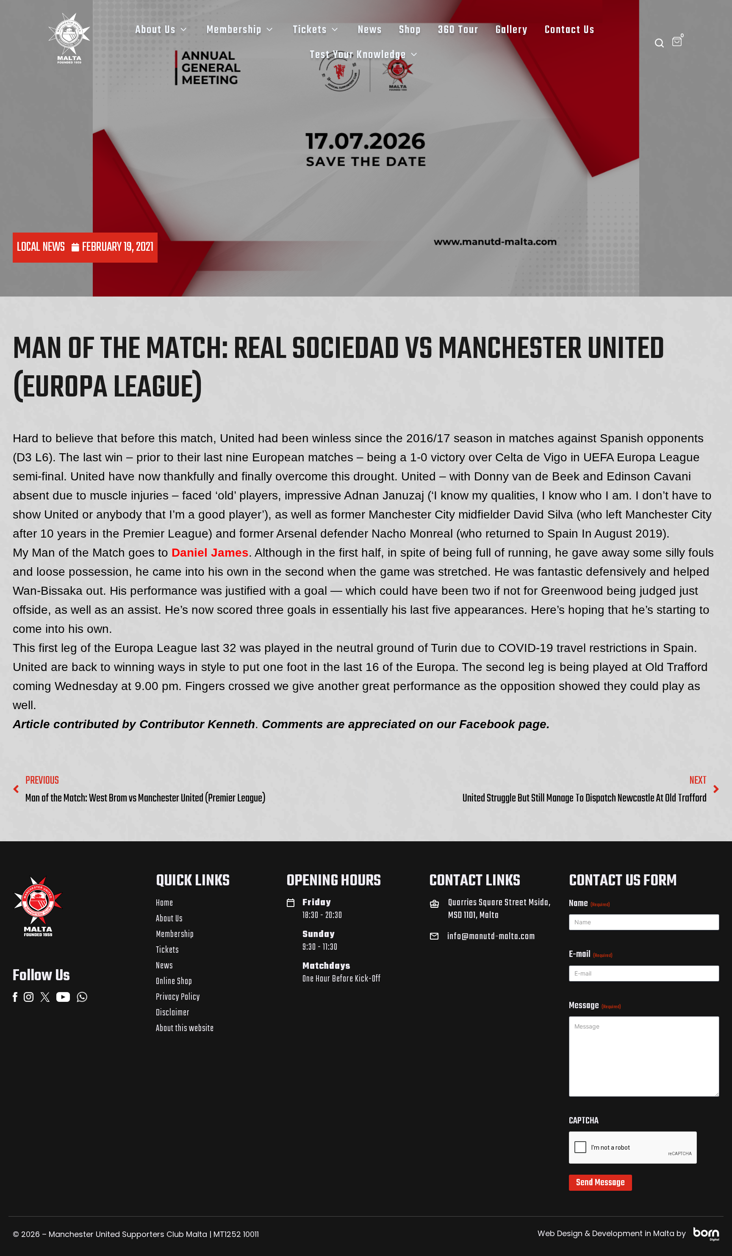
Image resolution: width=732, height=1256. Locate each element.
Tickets (310, 30)
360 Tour (458, 30)
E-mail (591, 954)
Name (589, 903)
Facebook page (502, 724)
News (370, 30)
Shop (410, 30)
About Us (155, 30)
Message (595, 1005)
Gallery (512, 30)
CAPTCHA (584, 1121)
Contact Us (570, 30)
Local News (41, 247)
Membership (234, 30)
